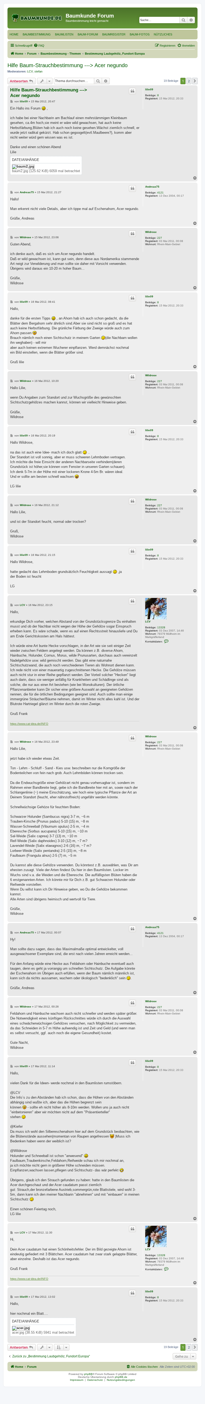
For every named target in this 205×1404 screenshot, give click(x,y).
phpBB (88, 1374)
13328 (161, 627)
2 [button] (189, 81)
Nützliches (163, 34)
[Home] (37, 17)
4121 (160, 192)
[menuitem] (39, 45)
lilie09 (149, 89)
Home (14, 34)
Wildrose (151, 231)
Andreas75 (152, 186)
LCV (30, 71)
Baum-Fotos (139, 34)
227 (159, 237)
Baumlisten (64, 34)
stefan (38, 71)
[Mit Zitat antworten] (132, 91)
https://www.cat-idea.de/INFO (29, 723)
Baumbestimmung (37, 34)
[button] (195, 81)
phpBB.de (121, 1376)
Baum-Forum (88, 34)
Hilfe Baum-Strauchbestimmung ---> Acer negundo (67, 65)
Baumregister (113, 34)
